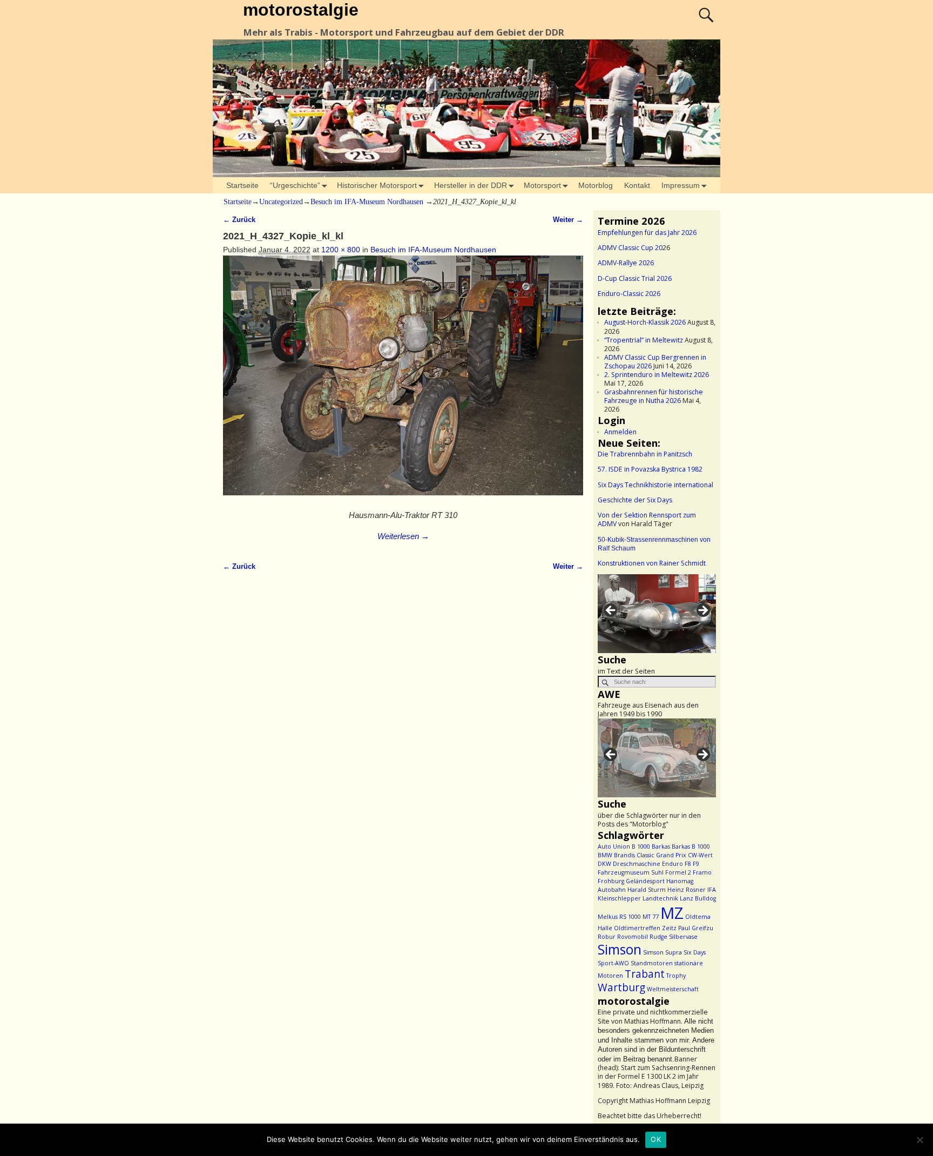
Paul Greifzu (695, 928)
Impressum (680, 185)
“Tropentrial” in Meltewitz (643, 340)
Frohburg (611, 881)
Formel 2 (678, 872)
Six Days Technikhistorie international (655, 484)
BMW (605, 855)
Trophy (676, 975)
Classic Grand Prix (661, 855)
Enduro (672, 864)
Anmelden (620, 431)
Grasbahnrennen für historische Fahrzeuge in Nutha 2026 (653, 396)
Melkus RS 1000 (619, 916)
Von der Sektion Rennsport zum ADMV (647, 519)
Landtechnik (660, 898)
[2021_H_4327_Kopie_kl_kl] (403, 381)
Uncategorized (281, 202)
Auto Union (614, 846)
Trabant (645, 974)
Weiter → (568, 220)
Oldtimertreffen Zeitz (645, 928)
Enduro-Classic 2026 (629, 293)
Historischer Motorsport (377, 185)
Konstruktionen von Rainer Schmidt (652, 563)
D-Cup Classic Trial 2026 (635, 278)
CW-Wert (700, 855)
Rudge (658, 936)
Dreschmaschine (636, 864)
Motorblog (595, 185)
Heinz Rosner (686, 889)
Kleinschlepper (619, 898)
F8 (688, 864)
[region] (657, 613)
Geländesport (645, 881)
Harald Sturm (646, 889)
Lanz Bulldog (698, 898)
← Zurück (239, 220)
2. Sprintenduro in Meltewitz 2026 (656, 374)
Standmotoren (652, 963)
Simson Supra (662, 952)
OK (656, 1139)
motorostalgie (301, 9)
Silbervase (683, 936)
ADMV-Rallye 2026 (626, 262)
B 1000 (641, 846)
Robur (607, 936)
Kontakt (637, 185)
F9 (696, 864)
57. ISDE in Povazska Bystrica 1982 (650, 469)
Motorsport (542, 185)
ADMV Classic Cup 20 (630, 247)
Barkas (661, 846)
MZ (672, 913)
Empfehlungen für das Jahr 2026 (647, 232)
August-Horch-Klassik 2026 (645, 322)
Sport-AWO (613, 963)
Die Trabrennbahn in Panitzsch (645, 454)
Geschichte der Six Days (635, 500)
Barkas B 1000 (691, 846)
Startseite (242, 185)
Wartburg (621, 987)
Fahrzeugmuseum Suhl (631, 872)
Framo (702, 872)
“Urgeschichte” (295, 185)
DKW (604, 864)
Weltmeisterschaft (673, 989)
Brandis (624, 855)
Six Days (695, 952)
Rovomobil (632, 936)
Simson (619, 949)
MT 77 (651, 916)
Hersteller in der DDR (470, 185)
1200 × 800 (340, 249)
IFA (711, 889)
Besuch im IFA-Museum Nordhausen (366, 202)
